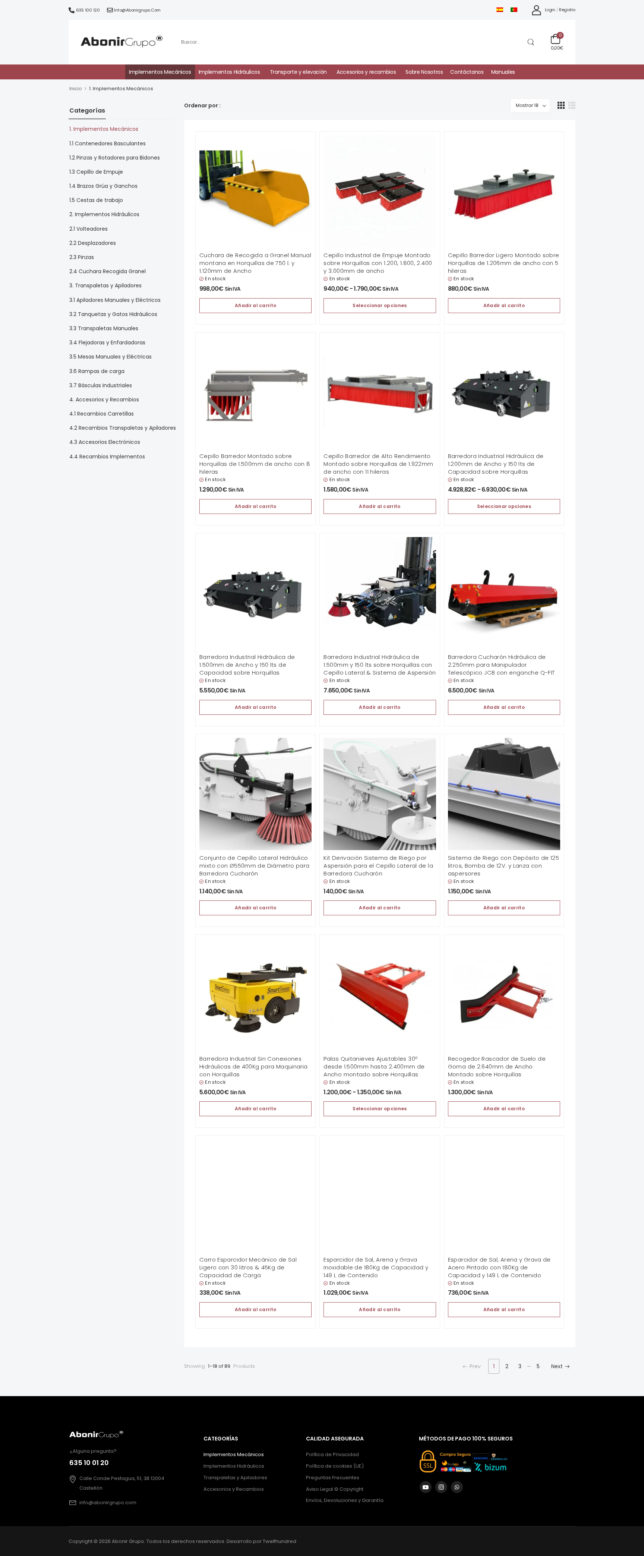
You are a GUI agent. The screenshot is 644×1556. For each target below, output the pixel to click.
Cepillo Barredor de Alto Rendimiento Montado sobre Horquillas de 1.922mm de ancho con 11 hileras (378, 464)
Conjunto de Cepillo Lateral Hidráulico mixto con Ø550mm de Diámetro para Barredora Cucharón (254, 865)
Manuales (503, 72)
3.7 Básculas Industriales (100, 385)
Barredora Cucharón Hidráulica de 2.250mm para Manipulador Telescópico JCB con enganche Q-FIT (501, 664)
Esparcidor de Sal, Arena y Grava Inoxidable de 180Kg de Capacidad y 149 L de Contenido (375, 1267)
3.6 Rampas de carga (96, 371)
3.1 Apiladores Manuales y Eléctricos (115, 300)
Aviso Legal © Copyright (334, 1489)
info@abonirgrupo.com (137, 10)
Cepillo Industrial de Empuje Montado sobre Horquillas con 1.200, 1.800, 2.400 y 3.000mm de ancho (377, 263)
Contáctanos (466, 72)
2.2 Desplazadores (92, 243)
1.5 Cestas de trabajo (96, 200)
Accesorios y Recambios (233, 1489)
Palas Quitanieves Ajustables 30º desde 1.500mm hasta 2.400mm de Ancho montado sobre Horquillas (373, 1066)
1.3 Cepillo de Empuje (96, 171)
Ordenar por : (202, 105)
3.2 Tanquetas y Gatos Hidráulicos (113, 314)
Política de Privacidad (332, 1454)
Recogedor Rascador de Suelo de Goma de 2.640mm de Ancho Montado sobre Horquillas (497, 1066)
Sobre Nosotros (424, 72)
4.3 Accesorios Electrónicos (104, 442)
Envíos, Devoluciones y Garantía (344, 1500)
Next (557, 1366)
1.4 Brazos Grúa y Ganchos (103, 186)
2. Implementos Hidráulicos (104, 214)
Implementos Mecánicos (160, 72)
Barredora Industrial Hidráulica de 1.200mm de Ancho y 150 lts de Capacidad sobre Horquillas (496, 464)
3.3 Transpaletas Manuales (103, 328)
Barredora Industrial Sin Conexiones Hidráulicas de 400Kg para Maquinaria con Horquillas (253, 1066)
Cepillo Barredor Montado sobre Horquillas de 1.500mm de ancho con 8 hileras (254, 464)
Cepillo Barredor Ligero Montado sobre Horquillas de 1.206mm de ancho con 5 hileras (503, 263)
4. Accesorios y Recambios (104, 399)
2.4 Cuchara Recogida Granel (107, 271)
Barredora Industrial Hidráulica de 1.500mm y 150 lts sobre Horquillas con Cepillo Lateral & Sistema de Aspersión (379, 664)
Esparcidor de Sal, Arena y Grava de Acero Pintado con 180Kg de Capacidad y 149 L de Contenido (499, 1267)
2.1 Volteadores (88, 228)
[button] (561, 105)
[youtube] (426, 1487)
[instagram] (441, 1487)
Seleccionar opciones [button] (380, 305)
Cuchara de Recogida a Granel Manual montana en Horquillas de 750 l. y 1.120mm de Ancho (255, 263)
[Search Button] (531, 42)
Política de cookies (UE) (335, 1466)
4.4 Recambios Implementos (107, 456)
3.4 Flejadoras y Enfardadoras (107, 342)
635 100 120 (88, 10)
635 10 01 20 (89, 1463)
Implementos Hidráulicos (229, 72)
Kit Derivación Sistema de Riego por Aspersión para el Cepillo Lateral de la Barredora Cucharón (378, 865)
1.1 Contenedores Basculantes (107, 143)
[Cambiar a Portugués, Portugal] (514, 10)
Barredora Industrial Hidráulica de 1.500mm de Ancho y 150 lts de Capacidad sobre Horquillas (247, 664)
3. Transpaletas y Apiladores (105, 285)
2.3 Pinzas (81, 257)
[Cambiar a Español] (500, 10)
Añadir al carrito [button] (255, 305)
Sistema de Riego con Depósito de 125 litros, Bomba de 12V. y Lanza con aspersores (503, 865)
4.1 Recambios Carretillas (101, 413)
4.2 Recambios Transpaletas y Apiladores (122, 427)
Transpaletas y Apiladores (235, 1477)
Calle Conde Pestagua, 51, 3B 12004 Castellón (121, 1483)
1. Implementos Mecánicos (103, 129)
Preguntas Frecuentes (332, 1477)
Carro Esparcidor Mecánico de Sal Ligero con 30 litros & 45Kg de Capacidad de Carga (248, 1267)
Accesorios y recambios (366, 72)
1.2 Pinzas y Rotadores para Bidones (114, 157)
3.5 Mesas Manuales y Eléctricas (110, 356)
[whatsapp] (457, 1487)
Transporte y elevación (298, 72)
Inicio (75, 88)
